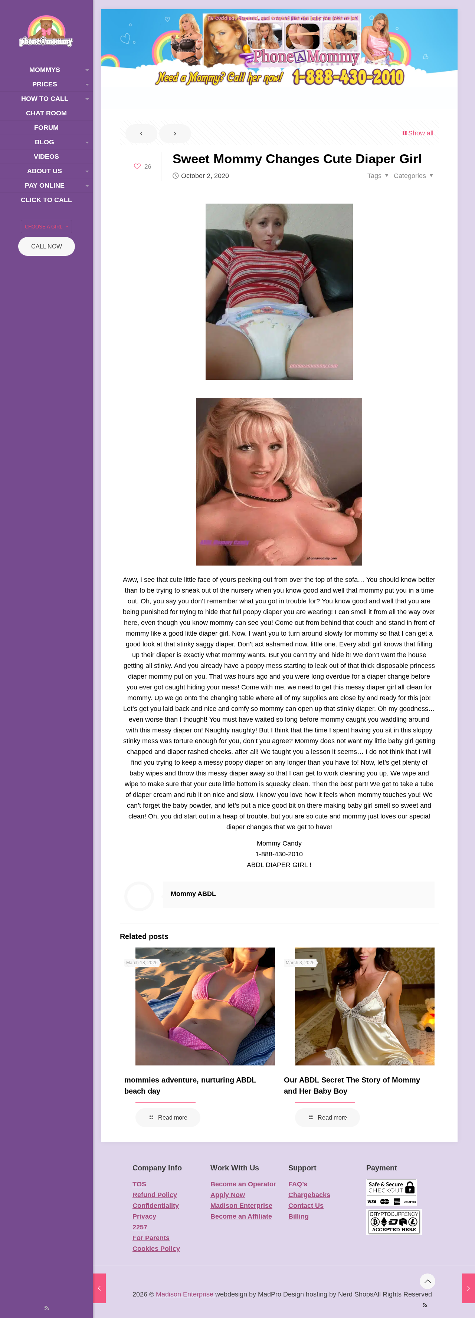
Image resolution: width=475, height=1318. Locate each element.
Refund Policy (154, 1195)
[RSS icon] (46, 1308)
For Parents (151, 1238)
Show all (420, 133)
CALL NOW (46, 246)
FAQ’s (297, 1184)
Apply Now (227, 1195)
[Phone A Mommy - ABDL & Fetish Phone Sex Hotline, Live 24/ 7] (46, 31)
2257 (139, 1227)
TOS (139, 1184)
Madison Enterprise (241, 1205)
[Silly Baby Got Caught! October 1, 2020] (99, 1288)
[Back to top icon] (427, 1281)
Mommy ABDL (193, 893)
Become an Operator (243, 1184)
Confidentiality (155, 1205)
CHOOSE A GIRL (43, 227)
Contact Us (306, 1205)
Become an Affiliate (241, 1216)
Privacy (144, 1216)
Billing (298, 1216)
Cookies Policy (156, 1248)
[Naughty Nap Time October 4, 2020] (468, 1288)
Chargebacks (309, 1195)
